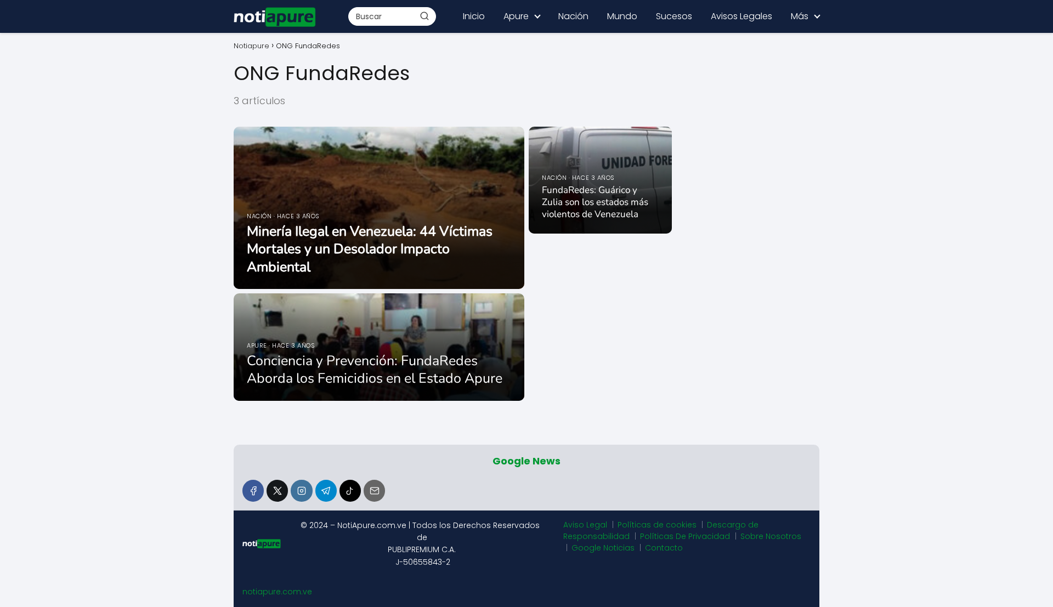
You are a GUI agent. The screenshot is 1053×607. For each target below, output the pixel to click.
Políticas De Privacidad (685, 536)
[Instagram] (301, 490)
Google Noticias (603, 547)
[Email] (374, 490)
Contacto (664, 547)
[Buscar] (424, 16)
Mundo (622, 16)
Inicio (474, 16)
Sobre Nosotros (770, 536)
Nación (573, 16)
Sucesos (674, 16)
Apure (516, 16)
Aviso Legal (585, 524)
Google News (526, 461)
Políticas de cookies (657, 524)
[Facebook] (253, 490)
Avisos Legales (741, 16)
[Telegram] (326, 490)
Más (799, 16)
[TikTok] (350, 490)
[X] (277, 490)
